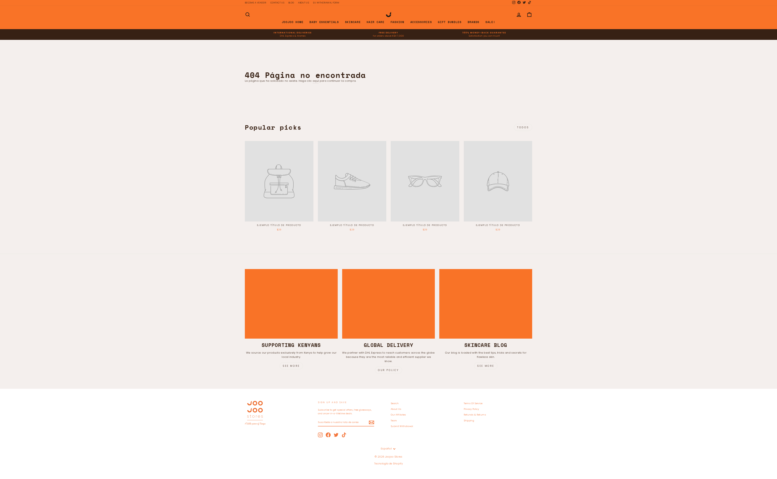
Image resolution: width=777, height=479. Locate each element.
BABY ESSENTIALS (324, 22)
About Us (396, 409)
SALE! (490, 22)
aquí (316, 81)
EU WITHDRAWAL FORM (326, 2)
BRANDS (473, 22)
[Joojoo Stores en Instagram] (320, 434)
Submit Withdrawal (402, 426)
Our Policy (388, 370)
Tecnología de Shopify (388, 463)
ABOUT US (303, 2)
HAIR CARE (375, 22)
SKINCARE (353, 22)
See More (291, 366)
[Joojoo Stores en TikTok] (344, 434)
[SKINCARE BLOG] (485, 304)
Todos (523, 127)
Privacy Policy (471, 409)
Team (394, 420)
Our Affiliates (398, 414)
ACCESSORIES (421, 22)
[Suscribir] (371, 422)
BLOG (291, 2)
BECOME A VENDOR (255, 2)
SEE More (485, 366)
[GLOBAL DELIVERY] (388, 304)
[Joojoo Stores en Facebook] (328, 434)
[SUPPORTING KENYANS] (291, 304)
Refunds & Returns (475, 414)
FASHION (397, 22)
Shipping (469, 420)
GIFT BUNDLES (449, 22)
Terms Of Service (473, 403)
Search (395, 403)
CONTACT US (277, 2)
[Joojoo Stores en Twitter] (336, 434)
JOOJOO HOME (293, 22)
